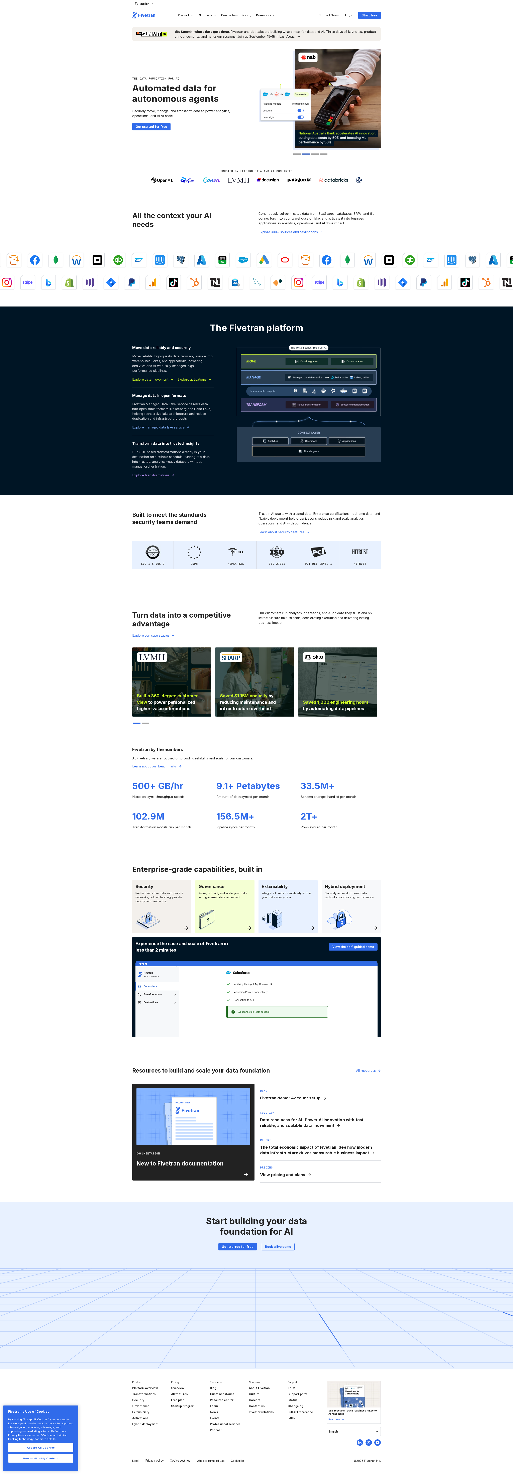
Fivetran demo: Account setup (290, 1098)
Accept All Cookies (41, 1447)
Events (214, 1418)
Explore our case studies (150, 635)
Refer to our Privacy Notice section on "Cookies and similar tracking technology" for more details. (37, 1435)
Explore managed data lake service (158, 427)
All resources (366, 1071)
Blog (213, 1388)
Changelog (295, 1406)
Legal (135, 1460)
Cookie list (237, 1460)
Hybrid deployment (145, 1424)
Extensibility (140, 1412)
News (214, 1412)
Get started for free (151, 127)
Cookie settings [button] (180, 1460)
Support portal (298, 1394)
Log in (349, 15)
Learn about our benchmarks (154, 766)
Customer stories (222, 1394)
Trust (291, 1388)
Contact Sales (328, 15)
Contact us (257, 1406)
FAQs (291, 1418)
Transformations (144, 1394)
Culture (254, 1394)
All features (179, 1394)
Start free (369, 15)
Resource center (221, 1400)
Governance (140, 1406)
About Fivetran (259, 1388)
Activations (140, 1418)
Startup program (182, 1406)
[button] (143, 4)
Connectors (229, 15)
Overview (177, 1388)
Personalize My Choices (40, 1458)
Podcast (216, 1430)
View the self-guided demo (353, 947)
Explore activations (192, 379)
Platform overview (145, 1388)
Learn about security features (281, 532)
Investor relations (261, 1412)
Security (138, 1400)
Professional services (225, 1424)
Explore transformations (151, 475)
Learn (214, 1406)
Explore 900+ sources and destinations (288, 232)
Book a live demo (278, 1247)
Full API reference (300, 1412)
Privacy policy (154, 1460)
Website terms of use (210, 1460)
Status (292, 1400)
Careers (254, 1400)
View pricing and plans (282, 1174)
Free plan (177, 1400)
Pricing (246, 15)
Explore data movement (150, 379)
